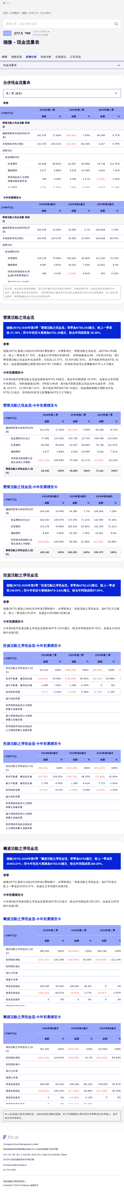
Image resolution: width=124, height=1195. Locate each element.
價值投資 (16, 56)
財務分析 (31, 56)
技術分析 (46, 56)
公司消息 (75, 56)
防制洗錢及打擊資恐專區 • (14, 1181)
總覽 (4, 56)
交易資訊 (60, 56)
